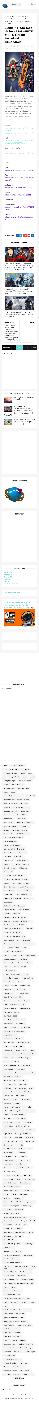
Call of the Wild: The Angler (13, 837)
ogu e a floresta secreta (12, 1141)
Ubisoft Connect (9, 1344)
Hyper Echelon (9, 1042)
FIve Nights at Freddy (11, 978)
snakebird (19, 1209)
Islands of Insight (23, 1058)
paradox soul (21, 1152)
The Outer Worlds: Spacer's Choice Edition (18, 1283)
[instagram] (13, 1395)
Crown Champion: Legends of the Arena (18, 887)
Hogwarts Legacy (10, 1035)
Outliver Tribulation (25, 1149)
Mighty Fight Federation (18, 1111)
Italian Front (15, 1061)
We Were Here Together (12, 1359)
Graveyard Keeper (10, 1008)
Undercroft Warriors (26, 1344)
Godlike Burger (23, 1001)
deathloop (28, 898)
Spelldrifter (8, 1225)
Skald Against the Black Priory (20, 1206)
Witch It (6, 1367)
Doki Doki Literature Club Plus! (14, 936)
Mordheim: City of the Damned (15, 1118)
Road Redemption (10, 1183)
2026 (30, 773)
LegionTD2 (7, 1088)
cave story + (8, 860)
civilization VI (8, 872)
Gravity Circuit (25, 1008)
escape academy (10, 959)
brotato (6, 830)
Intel (32, 1050)
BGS (28, 807)
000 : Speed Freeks (17, 765)
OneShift (19, 1145)
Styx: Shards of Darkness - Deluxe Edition (18, 1232)
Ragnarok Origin (9, 1171)
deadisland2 (8, 894)
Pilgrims (23, 1156)
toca (32, 1302)
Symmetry (28, 1244)
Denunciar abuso (12, 593)
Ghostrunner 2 (9, 993)
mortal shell (8, 1122)
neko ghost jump (22, 1126)
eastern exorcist (13, 947)
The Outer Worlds (27, 1279)
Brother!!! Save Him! (20, 830)
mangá (17, 1103)
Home (7, 16)
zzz (32, 1374)
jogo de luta (8, 1069)
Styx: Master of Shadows (12, 1228)
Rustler (6, 1194)
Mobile (7, 19)
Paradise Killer (9, 1152)
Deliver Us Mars (9, 910)
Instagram (8, 575)
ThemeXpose (15, 1398)
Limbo (31, 1088)
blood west (25, 811)
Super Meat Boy (9, 1240)
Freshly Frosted (9, 982)
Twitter (7, 581)
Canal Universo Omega (12, 845)
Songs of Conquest (10, 1221)
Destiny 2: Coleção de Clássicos (15, 917)
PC (16, 1156)
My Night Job (8, 1126)
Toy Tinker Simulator (24, 1325)
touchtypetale (9, 1325)
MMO (26, 16)
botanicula (21, 818)
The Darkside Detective (12, 1263)
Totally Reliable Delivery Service (15, 1321)
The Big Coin (28, 1255)
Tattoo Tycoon (9, 1247)
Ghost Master (8, 989)
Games (20, 982)
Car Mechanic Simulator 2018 (14, 849)
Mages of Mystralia (10, 1099)
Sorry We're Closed (28, 1221)
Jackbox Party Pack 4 (11, 1065)
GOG (22, 1004)
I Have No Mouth (23, 1042)
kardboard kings (9, 1084)
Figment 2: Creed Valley (12, 974)
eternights (23, 959)
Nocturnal (7, 1137)
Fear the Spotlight (19, 966)
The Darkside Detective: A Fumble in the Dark (19, 1267)
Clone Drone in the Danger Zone (15, 879)
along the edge (9, 781)
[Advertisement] (19, 452)
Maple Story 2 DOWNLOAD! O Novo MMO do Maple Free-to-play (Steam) (24, 422)
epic (21, 955)
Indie (5, 1046)
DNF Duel (29, 929)
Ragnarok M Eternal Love (23, 1168)
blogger (20, 347)
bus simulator (8, 834)
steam (17, 1225)
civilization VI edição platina (13, 875)
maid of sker (25, 1099)
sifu (5, 1206)
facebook (33, 347)
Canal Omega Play (17, 16)
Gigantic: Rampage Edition (13, 997)
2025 (23, 773)
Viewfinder (18, 1352)
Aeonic (32, 777)
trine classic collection (12, 1333)
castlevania (23, 853)
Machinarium (8, 1096)
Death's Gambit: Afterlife (12, 898)
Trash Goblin (8, 1329)
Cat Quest (7, 856)
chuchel (17, 864)
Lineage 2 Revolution (11, 1092)
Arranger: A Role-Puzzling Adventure (16, 788)
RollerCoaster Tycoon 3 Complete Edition (18, 1190)
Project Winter (24, 1160)
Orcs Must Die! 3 (9, 1149)
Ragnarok (7, 1168)
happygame (8, 1023)
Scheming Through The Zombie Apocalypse (19, 1202)
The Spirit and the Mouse (12, 1291)
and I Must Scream (25, 781)
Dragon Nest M (29, 944)
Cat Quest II (18, 856)
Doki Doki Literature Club (12, 932)
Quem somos (20, 1164)
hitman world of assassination (14, 1031)
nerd (5, 1130)
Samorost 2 (18, 1198)
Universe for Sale (10, 1348)
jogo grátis (20, 1069)
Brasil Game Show (10, 826)
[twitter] (22, 1395)
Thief (5, 1302)
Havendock (20, 1023)
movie (18, 1122)
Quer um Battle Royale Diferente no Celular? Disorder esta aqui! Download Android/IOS (19, 314)
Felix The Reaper (9, 970)
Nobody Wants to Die (23, 1134)
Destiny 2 (16, 913)
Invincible (7, 1054)
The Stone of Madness (12, 1295)
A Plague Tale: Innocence (17, 777)
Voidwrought (30, 1352)
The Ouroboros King (11, 1279)
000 (5, 765)
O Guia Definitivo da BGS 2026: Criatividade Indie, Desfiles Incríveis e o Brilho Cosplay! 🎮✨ (19, 605)
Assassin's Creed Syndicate (13, 796)
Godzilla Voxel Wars (10, 1004)
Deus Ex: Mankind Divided (22, 921)
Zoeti (25, 1374)
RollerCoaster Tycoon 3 (12, 1187)
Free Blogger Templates (28, 1398)
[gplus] (18, 1395)
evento (6, 963)
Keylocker (22, 1084)
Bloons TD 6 (21, 815)
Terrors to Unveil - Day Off (13, 1251)
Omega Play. (8, 1145)
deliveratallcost (23, 910)
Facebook (8, 572)
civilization (23, 868)
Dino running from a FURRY (14, 925)
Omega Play (9, 577)
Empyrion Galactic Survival (13, 951)
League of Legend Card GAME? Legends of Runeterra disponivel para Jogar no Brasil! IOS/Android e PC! (19, 291)
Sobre (31, 1217)
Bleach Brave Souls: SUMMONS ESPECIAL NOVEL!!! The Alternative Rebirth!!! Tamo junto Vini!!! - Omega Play (19, 411)
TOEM (6, 1306)
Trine (17, 1329)
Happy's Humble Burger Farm (14, 1020)
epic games (30, 955)
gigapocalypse (9, 1001)
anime (6, 784)
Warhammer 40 (9, 1355)
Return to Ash (8, 1179)
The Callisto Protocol (11, 1259)
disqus (26, 347)
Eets (24, 947)
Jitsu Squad (26, 1065)
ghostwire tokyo (23, 993)
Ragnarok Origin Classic (12, 1175)
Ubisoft (22, 1340)
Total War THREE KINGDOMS (14, 1317)
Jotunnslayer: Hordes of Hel (25, 1073)
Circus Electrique (10, 868)
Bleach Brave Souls (10, 811)
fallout (29, 963)
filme (26, 974)
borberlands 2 (9, 818)
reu (18, 1179)
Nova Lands (18, 1137)
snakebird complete (11, 1213)
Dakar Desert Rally (24, 891)
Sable (14, 1194)
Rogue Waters (25, 1183)
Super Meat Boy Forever (12, 1244)
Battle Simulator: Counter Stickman (16, 799)
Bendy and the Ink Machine (13, 807)
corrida (6, 883)
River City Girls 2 (28, 1179)
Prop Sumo (8, 1164)
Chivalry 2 (7, 864)
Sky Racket (8, 1209)
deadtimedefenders (23, 894)
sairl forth (7, 1198)
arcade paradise (17, 784)
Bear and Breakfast (10, 803)
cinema (26, 864)
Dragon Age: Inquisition (12, 944)
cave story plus (21, 860)
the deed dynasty (10, 1272)
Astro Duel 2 (30, 796)
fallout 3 (7, 966)
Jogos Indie (8, 1073)
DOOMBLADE (9, 940)
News (21, 1130)
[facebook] (25, 1395)
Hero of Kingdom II (10, 1027)
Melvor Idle (27, 1107)
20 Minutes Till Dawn (11, 773)
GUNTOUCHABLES (10, 1016)
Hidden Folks (25, 1027)
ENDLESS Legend (10, 955)
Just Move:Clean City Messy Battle (16, 1080)
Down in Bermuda (23, 940)
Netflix (13, 1130)
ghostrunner (21, 989)
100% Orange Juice (10, 769)
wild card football (10, 1363)
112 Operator (25, 769)
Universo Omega (11, 583)
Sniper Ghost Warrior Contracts (14, 1217)
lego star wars (20, 1088)
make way (7, 1103)
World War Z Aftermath (12, 1374)
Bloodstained (8, 815)
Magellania (20, 1096)
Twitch (7, 579)
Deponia (7, 913)
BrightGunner (24, 826)
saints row (24, 1194)
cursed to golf (9, 891)
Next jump (30, 1130)
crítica (26, 883)
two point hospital (10, 1340)
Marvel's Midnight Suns (12, 1107)
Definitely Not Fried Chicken (14, 906)
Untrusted (7, 1352)
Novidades (29, 1137)
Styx (25, 1225)
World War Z (24, 1370)
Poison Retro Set (10, 1160)
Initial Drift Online (21, 1050)
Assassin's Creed (9, 792)
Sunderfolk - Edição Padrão (13, 1236)
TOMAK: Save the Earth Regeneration (17, 1310)
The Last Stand (9, 1276)
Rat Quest (27, 1175)
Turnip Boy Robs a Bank (12, 1336)
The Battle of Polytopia (12, 1255)
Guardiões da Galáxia (11, 1012)
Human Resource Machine (13, 1039)
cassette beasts (9, 853)
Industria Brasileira (17, 1046)
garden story (25, 985)
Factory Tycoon (17, 963)
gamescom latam (10, 985)
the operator (22, 1276)
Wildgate (23, 1363)
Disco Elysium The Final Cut (13, 929)
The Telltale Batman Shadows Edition (17, 1298)
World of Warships (10, 1370)
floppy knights (27, 978)
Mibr (5, 1111)
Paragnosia (7, 1156)
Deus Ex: (7, 921)
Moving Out (28, 1122)
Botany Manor (9, 822)
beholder (24, 803)
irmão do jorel (9, 1058)
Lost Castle (26, 1092)
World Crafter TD (18, 1367)
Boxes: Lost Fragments (25, 822)
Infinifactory (8, 1050)
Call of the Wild (22, 834)
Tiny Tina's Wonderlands (19, 1302)
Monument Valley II (18, 1115)
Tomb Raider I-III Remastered (14, 1314)
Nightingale (8, 1134)
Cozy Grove (17, 883)
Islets (5, 1061)
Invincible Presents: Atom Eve (24, 1054)
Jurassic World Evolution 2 (12, 1077)
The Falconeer (25, 1272)
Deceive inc (8, 902)
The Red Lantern (9, 1287)
